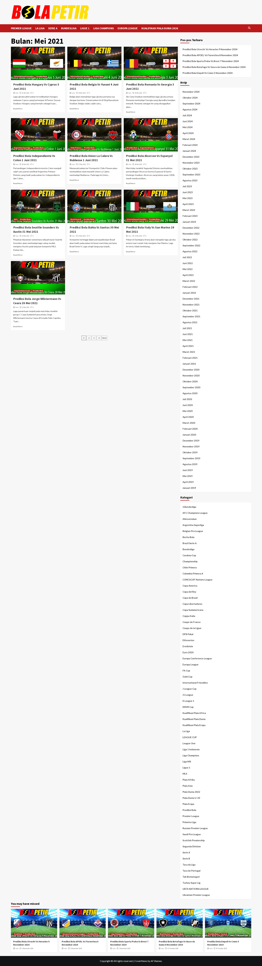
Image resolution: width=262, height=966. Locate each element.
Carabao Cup (189, 555)
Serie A (186, 852)
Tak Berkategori (191, 876)
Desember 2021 (191, 298)
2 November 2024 (76, 948)
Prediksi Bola (41, 76)
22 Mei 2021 (25, 307)
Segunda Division (147, 148)
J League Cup (189, 688)
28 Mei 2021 (25, 164)
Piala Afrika (189, 779)
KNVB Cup (188, 707)
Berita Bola (188, 537)
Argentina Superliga (22, 148)
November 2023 (191, 162)
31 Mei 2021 (25, 93)
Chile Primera (76, 148)
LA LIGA (39, 28)
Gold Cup (187, 676)
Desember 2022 (191, 227)
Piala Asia (188, 785)
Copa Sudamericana (22, 291)
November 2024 (191, 91)
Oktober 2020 (190, 381)
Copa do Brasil (190, 597)
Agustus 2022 (190, 251)
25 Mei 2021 (25, 236)
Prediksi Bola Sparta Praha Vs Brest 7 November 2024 (211, 61)
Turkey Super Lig (191, 882)
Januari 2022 (189, 292)
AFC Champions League (195, 513)
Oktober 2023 (190, 168)
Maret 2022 (189, 281)
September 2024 (191, 103)
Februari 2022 (190, 286)
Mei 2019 (188, 476)
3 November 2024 (27, 948)
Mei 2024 (188, 127)
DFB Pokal (188, 634)
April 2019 (188, 482)
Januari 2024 (189, 150)
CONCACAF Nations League (197, 579)
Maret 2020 (189, 422)
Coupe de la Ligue (192, 628)
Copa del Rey (189, 591)
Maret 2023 (189, 210)
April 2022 (188, 275)
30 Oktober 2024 (221, 948)
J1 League (188, 694)
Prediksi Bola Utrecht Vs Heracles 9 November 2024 (210, 49)
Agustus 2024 (190, 109)
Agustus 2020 (190, 393)
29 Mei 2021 (138, 93)
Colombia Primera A (193, 573)
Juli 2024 (187, 115)
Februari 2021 (190, 357)
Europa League (190, 664)
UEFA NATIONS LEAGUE (196, 888)
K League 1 (188, 700)
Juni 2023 (188, 192)
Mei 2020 (188, 411)
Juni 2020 (188, 405)
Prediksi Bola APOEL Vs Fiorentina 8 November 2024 (210, 55)
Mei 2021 (188, 340)
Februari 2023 (190, 216)
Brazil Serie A (76, 219)
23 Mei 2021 (138, 236)
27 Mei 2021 (82, 164)
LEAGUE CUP (190, 737)
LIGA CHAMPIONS (103, 28)
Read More (17, 108)
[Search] (249, 28)
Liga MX (187, 761)
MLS (15, 219)
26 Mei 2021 (138, 164)
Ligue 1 (186, 767)
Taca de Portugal (191, 870)
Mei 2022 (188, 269)
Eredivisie (188, 646)
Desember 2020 (191, 369)
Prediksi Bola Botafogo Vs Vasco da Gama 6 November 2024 (214, 67)
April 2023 (188, 204)
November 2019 (191, 446)
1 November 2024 (124, 948)
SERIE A (52, 28)
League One (189, 743)
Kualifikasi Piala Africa (194, 713)
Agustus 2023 (190, 180)
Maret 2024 (189, 139)
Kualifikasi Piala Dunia (194, 719)
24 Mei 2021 (82, 236)
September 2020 (191, 387)
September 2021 (191, 316)
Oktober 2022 (190, 239)
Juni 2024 (188, 121)
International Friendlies (24, 76)
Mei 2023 (188, 198)
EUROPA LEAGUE (128, 28)
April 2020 (188, 417)
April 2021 (188, 346)
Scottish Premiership (194, 840)
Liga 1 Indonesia (191, 749)
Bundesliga (188, 549)
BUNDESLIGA (68, 28)
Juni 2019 (188, 470)
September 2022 (191, 245)
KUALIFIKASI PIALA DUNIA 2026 (159, 28)
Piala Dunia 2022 (191, 791)
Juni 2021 (188, 334)
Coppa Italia (189, 616)
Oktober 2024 (190, 97)
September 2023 (191, 174)
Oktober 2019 (190, 452)
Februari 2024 (190, 145)
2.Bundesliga (189, 506)
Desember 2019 (191, 440)
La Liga (186, 731)
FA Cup (186, 670)
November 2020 (191, 375)
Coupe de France (192, 622)
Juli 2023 (187, 186)
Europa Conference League (197, 658)
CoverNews (141, 960)
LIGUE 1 (85, 28)
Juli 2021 (187, 328)
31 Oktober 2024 (172, 948)
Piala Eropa (188, 804)
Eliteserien (188, 640)
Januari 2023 (189, 221)
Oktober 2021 (190, 310)
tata (16, 93)
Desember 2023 (191, 156)
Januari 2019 (189, 487)
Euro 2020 (188, 652)
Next (104, 338)
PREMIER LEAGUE (21, 28)
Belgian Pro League (193, 531)
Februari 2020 (190, 428)
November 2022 (191, 233)
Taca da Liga (189, 864)
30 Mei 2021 (82, 93)
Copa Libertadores (192, 603)
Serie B (186, 858)
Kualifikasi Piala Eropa (194, 725)
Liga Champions (191, 755)
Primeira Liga (189, 822)
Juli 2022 (187, 257)
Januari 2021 (189, 363)
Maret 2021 (189, 352)
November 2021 (191, 304)
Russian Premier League (195, 828)
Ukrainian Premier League (196, 895)
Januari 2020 (189, 434)
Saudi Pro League (192, 834)
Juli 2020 (187, 399)
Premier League (191, 816)
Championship (190, 561)
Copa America (190, 585)
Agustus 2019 (190, 464)
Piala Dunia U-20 (191, 798)
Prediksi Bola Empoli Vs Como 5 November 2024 (208, 73)
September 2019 (191, 458)
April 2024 (188, 133)
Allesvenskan (190, 519)
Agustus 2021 (190, 322)
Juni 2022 (188, 263)
